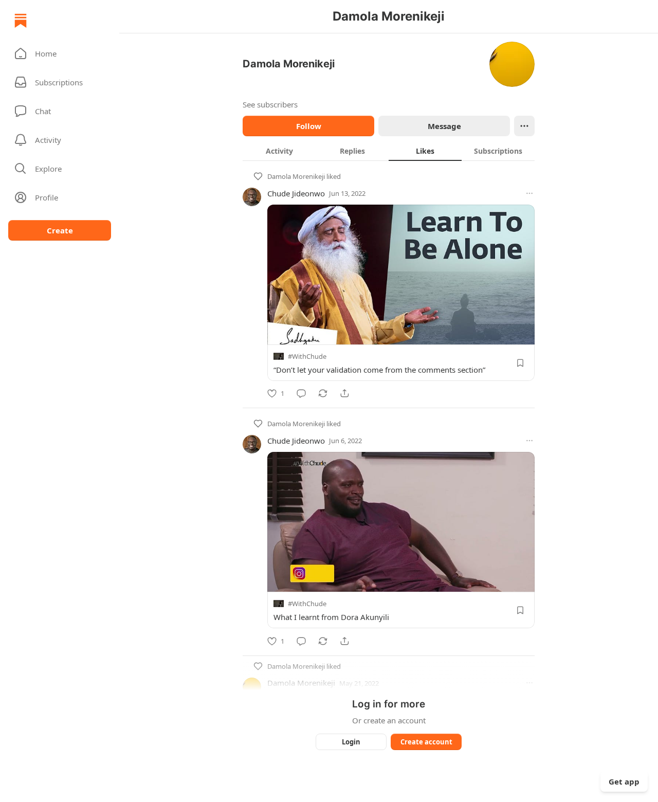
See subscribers (270, 104)
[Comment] (301, 393)
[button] (59, 53)
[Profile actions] (524, 126)
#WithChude (307, 356)
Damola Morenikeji (296, 176)
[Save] (520, 363)
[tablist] (389, 150)
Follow (308, 126)
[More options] (529, 193)
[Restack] (323, 393)
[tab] (279, 150)
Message (444, 126)
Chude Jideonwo (296, 193)
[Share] (344, 393)
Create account (426, 741)
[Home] (20, 20)
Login (351, 741)
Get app (624, 781)
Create (60, 230)
